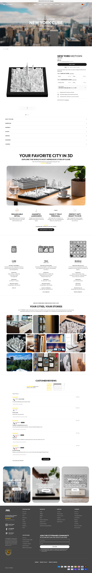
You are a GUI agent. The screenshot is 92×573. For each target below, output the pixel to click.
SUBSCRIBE (54, 546)
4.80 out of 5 (35, 386)
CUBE (35, 4)
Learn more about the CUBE (46, 229)
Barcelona (25, 517)
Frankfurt (24, 513)
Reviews (76, 519)
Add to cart (72, 64)
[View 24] (25, 107)
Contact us (67, 100)
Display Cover (42, 521)
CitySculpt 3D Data (78, 515)
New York (24, 511)
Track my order (60, 515)
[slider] (27, 108)
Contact (58, 511)
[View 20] (19, 107)
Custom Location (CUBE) (27, 539)
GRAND (45, 4)
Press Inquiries (77, 527)
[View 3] (30, 107)
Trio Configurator (46, 291)
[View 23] (24, 107)
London (24, 521)
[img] (15, 397)
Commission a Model (27, 543)
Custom (57, 4)
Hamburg (24, 525)
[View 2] (28, 107)
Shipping (59, 517)
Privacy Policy (43, 562)
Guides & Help (60, 513)
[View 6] (34, 107)
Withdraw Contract (61, 519)
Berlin (24, 527)
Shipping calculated (65, 61)
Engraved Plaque (43, 523)
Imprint (37, 562)
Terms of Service (53, 562)
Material (76, 521)
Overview (24, 537)
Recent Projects (26, 545)
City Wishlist (76, 517)
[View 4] (31, 107)
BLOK (51, 4)
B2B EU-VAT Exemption (27, 547)
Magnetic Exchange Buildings (45, 525)
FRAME (40, 4)
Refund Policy (59, 521)
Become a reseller (78, 525)
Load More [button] (46, 459)
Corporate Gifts (26, 541)
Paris (24, 515)
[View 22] (22, 107)
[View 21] (21, 107)
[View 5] (33, 107)
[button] (43, 29)
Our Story (76, 513)
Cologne (24, 523)
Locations (76, 523)
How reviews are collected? (18, 460)
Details (52, 1)
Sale (62, 4)
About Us (76, 511)
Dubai (24, 519)
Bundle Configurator (78, 291)
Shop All (75, 489)
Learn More (72, 73)
